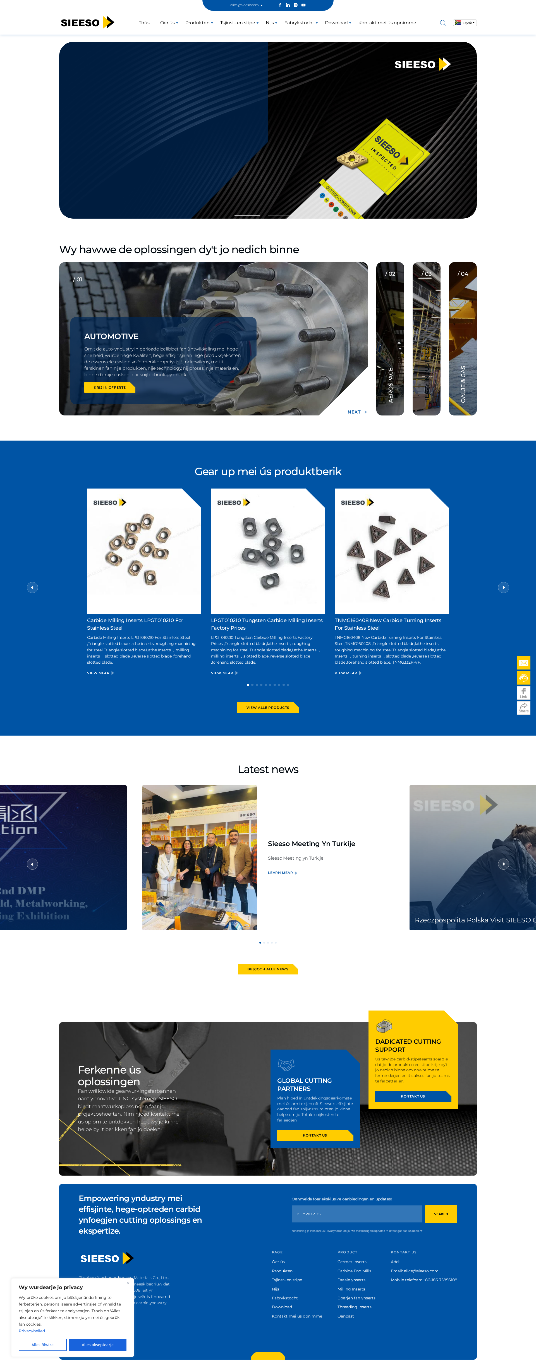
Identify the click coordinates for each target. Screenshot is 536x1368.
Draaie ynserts (351, 1279)
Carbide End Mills (354, 1270)
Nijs (270, 22)
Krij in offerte (110, 387)
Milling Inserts (351, 1289)
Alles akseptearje (98, 1344)
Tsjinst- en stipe (237, 22)
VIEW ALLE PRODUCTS (268, 707)
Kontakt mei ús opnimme (387, 22)
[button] (247, 215)
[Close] (128, 1283)
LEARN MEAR (280, 873)
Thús (144, 22)
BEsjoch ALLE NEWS (267, 969)
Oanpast (346, 1316)
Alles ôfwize (43, 1344)
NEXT (354, 412)
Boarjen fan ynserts (356, 1298)
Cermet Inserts (352, 1261)
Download (336, 22)
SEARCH (441, 1214)
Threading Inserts (355, 1306)
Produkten (197, 22)
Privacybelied (32, 1330)
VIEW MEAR (99, 673)
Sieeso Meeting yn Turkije (311, 844)
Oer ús (167, 22)
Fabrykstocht (299, 22)
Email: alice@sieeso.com (415, 1270)
